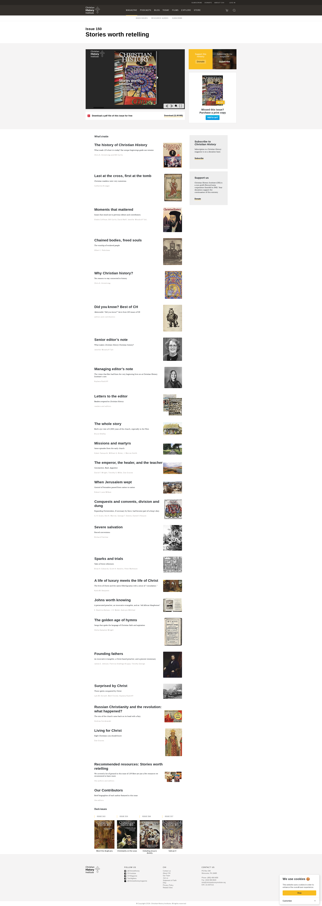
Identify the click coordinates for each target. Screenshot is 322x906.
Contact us (167, 871)
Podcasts (145, 10)
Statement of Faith (169, 880)
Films (175, 10)
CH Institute (131, 873)
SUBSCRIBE (177, 18)
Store (197, 10)
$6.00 (220, 102)
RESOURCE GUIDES (159, 18)
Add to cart (212, 117)
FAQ (164, 883)
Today (166, 10)
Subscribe (197, 3)
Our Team (166, 876)
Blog (157, 10)
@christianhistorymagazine (137, 881)
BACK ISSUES (142, 18)
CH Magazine (132, 876)
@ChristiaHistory (133, 871)
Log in (232, 3)
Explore (186, 10)
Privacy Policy (168, 885)
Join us (165, 878)
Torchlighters (132, 878)
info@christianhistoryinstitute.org (214, 882)
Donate (208, 3)
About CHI (219, 3)
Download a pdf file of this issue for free (137, 115)
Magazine (131, 10)
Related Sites (168, 888)
